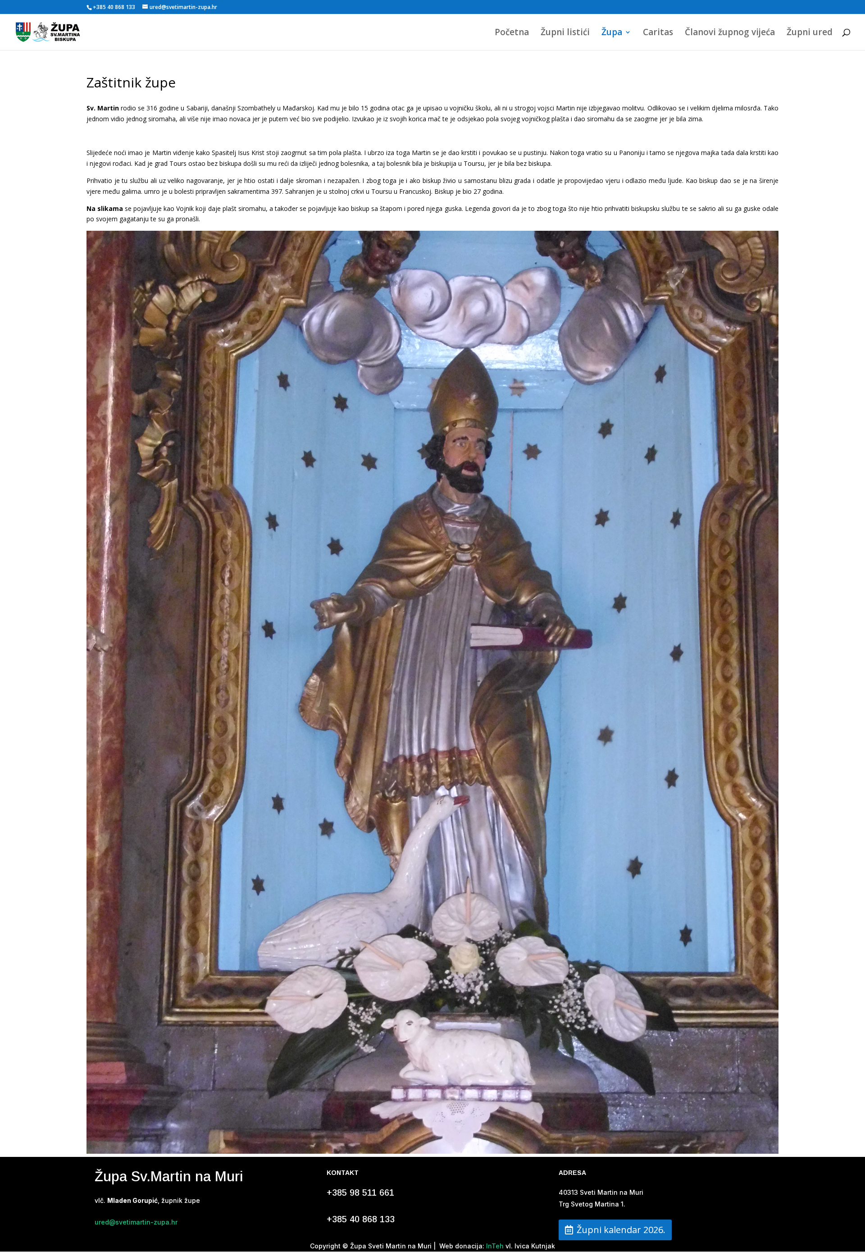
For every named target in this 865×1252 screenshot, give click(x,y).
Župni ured (810, 33)
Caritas (658, 33)
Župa (611, 33)
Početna (512, 33)
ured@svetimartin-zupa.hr (136, 1222)
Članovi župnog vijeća (730, 33)
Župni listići (565, 33)
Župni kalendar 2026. (621, 1230)
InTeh (494, 1246)
